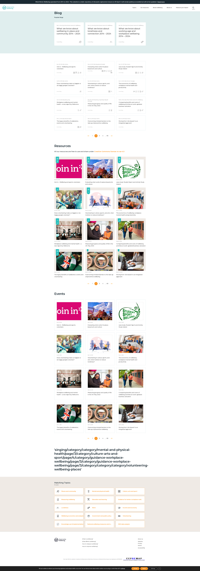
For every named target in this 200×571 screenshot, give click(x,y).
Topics (134, 7)
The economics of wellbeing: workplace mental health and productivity (128, 85)
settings (123, 568)
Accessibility (141, 548)
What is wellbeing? (87, 539)
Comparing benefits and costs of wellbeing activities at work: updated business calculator (130, 104)
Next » (111, 135)
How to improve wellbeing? (90, 546)
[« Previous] (89, 135)
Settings (153, 568)
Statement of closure (67, 28)
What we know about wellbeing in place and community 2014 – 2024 (130, 31)
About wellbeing (157, 7)
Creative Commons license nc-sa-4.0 (109, 151)
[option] (69, 34)
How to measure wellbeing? (90, 544)
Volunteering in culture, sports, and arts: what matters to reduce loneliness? (99, 85)
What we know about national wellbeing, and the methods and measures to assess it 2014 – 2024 (99, 33)
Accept (135, 568)
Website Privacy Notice (140, 543)
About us (169, 7)
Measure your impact (182, 7)
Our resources (144, 7)
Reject (144, 568)
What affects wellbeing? (89, 541)
